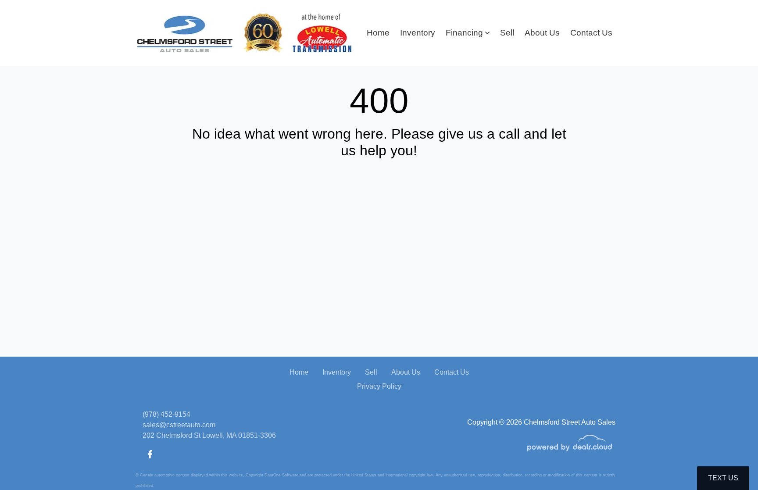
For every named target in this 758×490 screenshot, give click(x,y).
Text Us (723, 478)
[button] (467, 33)
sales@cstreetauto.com (179, 425)
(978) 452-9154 (166, 414)
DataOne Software (281, 475)
